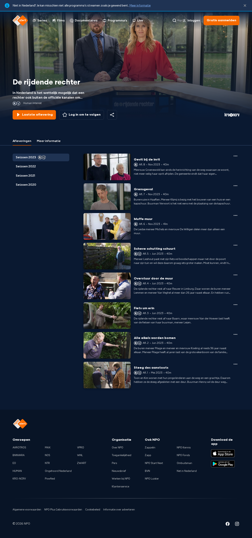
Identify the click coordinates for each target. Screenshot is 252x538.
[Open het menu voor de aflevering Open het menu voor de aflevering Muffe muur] (235, 215)
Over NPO (117, 447)
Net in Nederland (187, 471)
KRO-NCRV (19, 478)
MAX (47, 447)
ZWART (81, 463)
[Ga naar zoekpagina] (174, 20)
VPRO (80, 447)
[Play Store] (223, 464)
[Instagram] (237, 524)
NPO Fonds (183, 455)
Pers (114, 463)
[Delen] (112, 115)
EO (14, 463)
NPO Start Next (154, 463)
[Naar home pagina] (20, 20)
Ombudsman (184, 463)
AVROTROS (19, 447)
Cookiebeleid (92, 509)
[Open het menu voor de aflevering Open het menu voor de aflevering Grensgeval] (235, 185)
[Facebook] (227, 524)
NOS (47, 455)
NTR (47, 463)
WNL (80, 455)
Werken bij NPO (121, 478)
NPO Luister (152, 478)
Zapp (148, 455)
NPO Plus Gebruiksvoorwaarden (63, 509)
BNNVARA (19, 455)
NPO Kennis (184, 447)
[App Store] (223, 453)
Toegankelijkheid (121, 455)
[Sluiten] (245, 5)
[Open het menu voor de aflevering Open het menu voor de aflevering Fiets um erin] (235, 304)
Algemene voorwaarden (27, 509)
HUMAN (17, 471)
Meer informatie (140, 5)
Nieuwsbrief (119, 471)
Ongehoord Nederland (58, 471)
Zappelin (150, 447)
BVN (147, 471)
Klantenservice (120, 486)
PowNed (50, 478)
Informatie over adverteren (119, 509)
